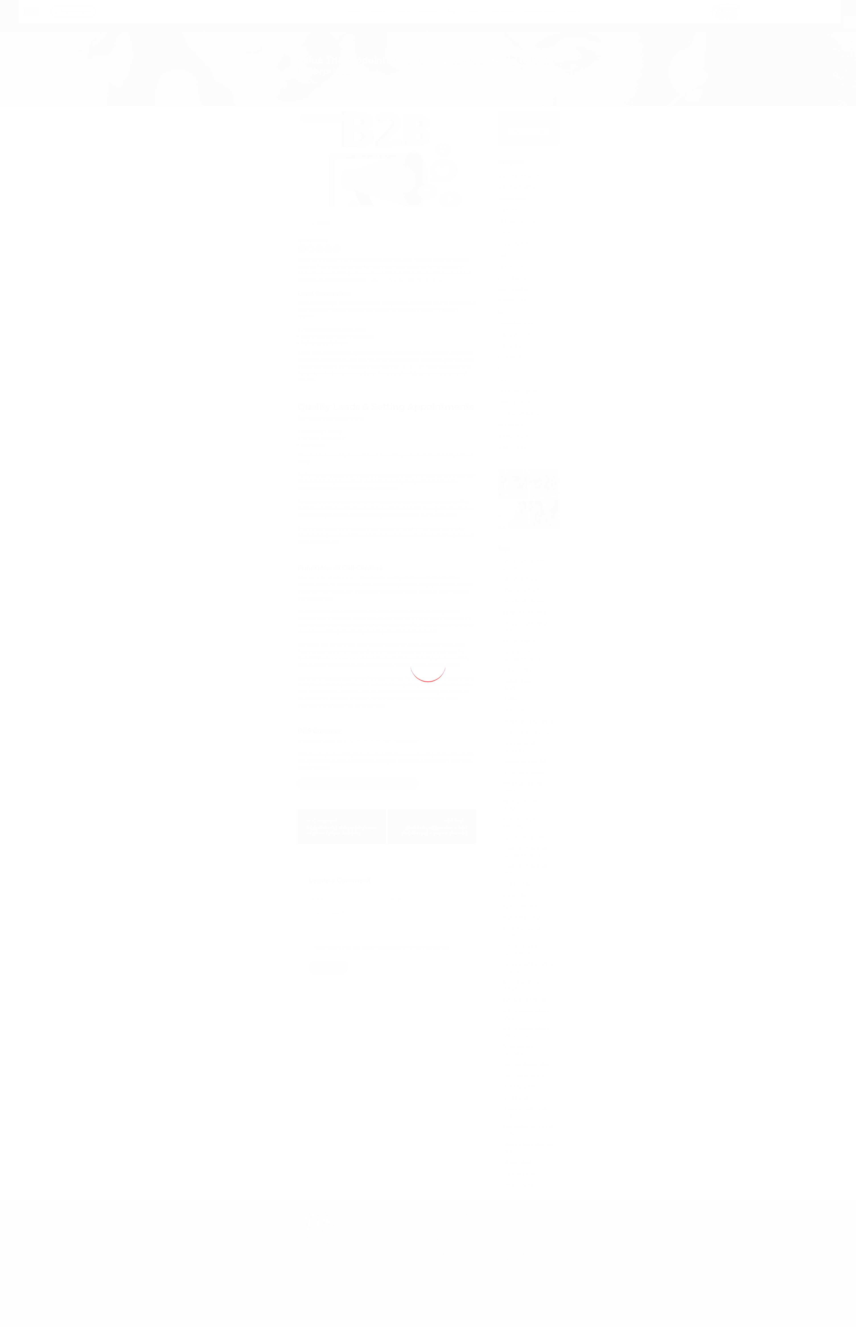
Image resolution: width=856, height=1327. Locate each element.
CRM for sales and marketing (527, 721)
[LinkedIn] (528, 1284)
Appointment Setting (343, 81)
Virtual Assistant (512, 447)
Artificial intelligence (515, 198)
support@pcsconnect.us (381, 4)
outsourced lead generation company (527, 968)
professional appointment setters (526, 1014)
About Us (373, 21)
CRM (502, 255)
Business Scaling (517, 670)
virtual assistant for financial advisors (527, 1148)
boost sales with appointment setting (521, 656)
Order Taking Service (516, 323)
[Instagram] (517, 1284)
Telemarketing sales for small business (528, 1130)
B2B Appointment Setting (524, 612)
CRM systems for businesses (527, 732)
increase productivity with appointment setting (525, 852)
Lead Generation (512, 289)
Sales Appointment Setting (526, 1064)
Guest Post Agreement (455, 1294)
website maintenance (522, 1173)
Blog (455, 21)
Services (399, 21)
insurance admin (517, 884)
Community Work (513, 243)
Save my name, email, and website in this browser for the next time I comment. (382, 947)
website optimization (521, 1185)
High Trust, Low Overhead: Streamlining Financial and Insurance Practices (524, 1253)
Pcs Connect (509, 357)
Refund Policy (514, 1294)
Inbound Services (513, 278)
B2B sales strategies (520, 641)
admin (323, 223)
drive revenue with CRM (523, 772)
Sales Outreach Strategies (525, 1075)
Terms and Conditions (521, 1303)
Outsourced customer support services (522, 950)
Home (350, 21)
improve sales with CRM (523, 837)
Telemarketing (510, 425)
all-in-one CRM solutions (524, 590)
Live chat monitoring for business (523, 932)
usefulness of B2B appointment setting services (408, 280)
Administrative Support (518, 176)
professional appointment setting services (526, 1032)
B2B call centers (412, 366)
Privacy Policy (447, 1303)
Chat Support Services (517, 221)
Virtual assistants (517, 1162)
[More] (337, 249)
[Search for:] (528, 131)
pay (25, 21)
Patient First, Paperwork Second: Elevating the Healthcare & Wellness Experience (529, 1231)
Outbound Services (515, 334)
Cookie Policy (313, 1303)
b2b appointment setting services (525, 627)
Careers (476, 21)
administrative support (522, 579)
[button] (850, 22)
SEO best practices (519, 1086)
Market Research (512, 300)
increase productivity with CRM (525, 870)
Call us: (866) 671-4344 (321, 4)
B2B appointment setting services (330, 578)
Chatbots (511, 699)
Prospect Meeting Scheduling (518, 1050)
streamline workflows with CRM (525, 1112)
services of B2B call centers (370, 741)
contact (575, 21)
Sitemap (373, 1255)
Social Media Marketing (518, 413)
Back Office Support (519, 391)
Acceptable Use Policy (320, 1294)
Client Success (505, 21)
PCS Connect (429, 741)
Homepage (307, 81)
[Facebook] (302, 249)
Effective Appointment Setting (522, 787)
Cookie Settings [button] (815, 1319)
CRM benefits (514, 710)
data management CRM (524, 761)
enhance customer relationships (519, 823)
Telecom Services (517, 402)
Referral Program (543, 21)
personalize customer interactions (522, 985)
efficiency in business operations (521, 805)
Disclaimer (378, 1294)
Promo (504, 368)
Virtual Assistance (513, 436)
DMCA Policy (379, 1303)
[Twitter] (311, 249)
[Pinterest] (328, 249)
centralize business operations (519, 685)
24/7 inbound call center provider (524, 564)
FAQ (369, 1247)
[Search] (542, 131)
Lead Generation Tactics (524, 917)
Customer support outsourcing (519, 747)
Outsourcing (509, 345)
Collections (508, 232)
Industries (428, 21)
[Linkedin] (319, 249)
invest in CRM (514, 895)
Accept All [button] (840, 1319)
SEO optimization (517, 1098)
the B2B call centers (342, 658)
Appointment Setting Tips (525, 601)
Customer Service (513, 266)
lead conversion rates (522, 906)
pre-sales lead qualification (527, 1000)
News (502, 311)
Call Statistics (509, 210)
